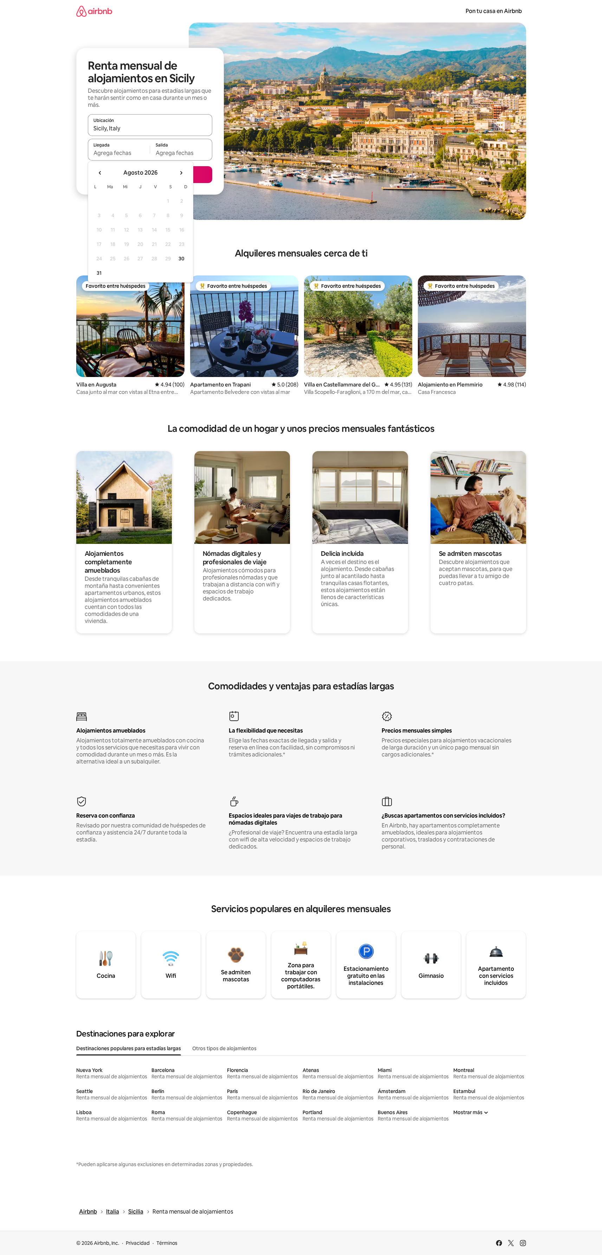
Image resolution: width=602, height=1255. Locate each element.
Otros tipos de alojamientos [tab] (224, 1048)
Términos (166, 1243)
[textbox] (118, 153)
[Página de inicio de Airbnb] (94, 11)
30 (182, 258)
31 (99, 273)
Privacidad (138, 1243)
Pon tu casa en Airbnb (494, 11)
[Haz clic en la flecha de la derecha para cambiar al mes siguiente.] (181, 173)
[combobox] (150, 128)
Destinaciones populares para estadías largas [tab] (128, 1048)
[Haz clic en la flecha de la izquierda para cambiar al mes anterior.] (100, 173)
